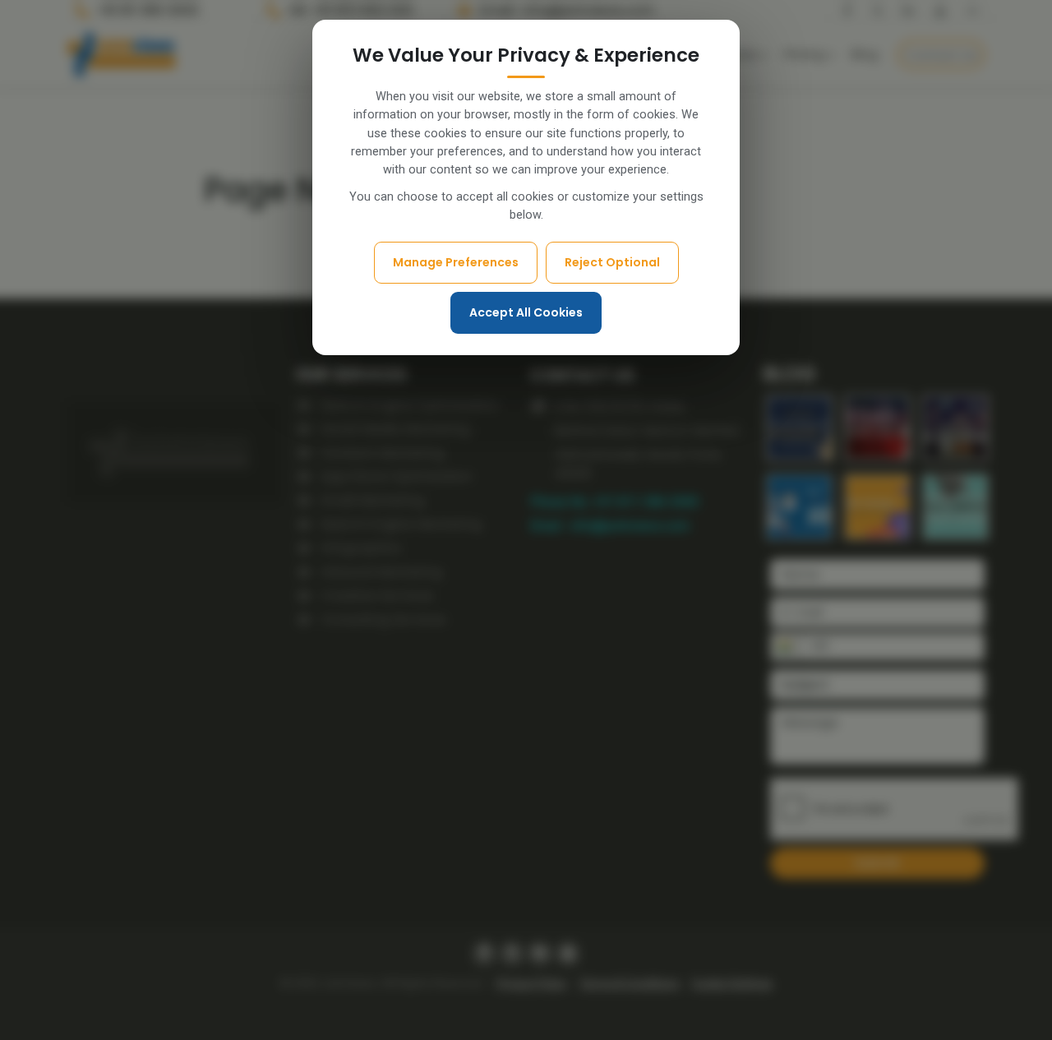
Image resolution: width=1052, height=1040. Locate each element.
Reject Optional (612, 262)
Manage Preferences (456, 262)
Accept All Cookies (526, 312)
